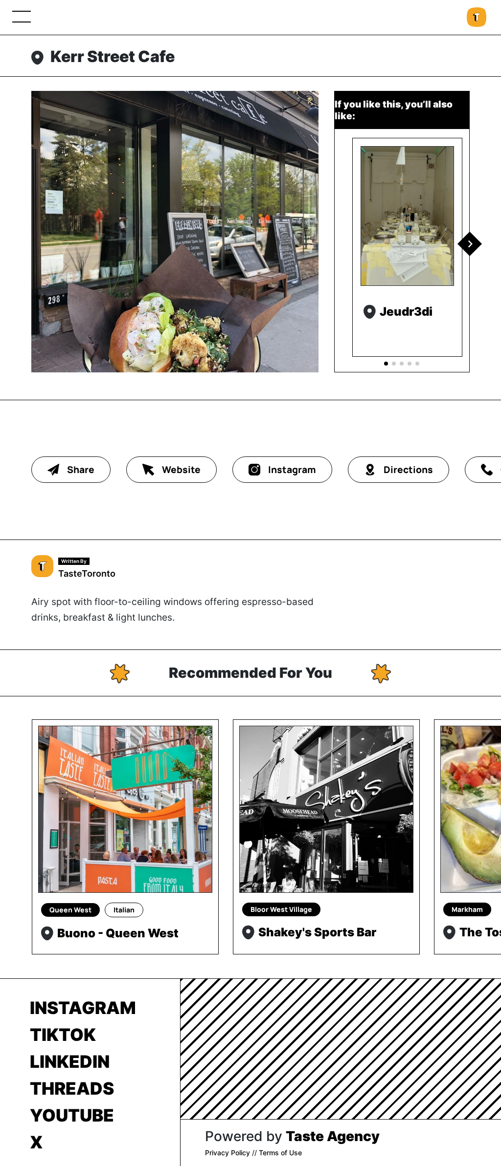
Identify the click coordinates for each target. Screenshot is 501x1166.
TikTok (63, 1034)
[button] (469, 244)
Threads (72, 1088)
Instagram (83, 1007)
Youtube (72, 1115)
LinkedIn (70, 1061)
